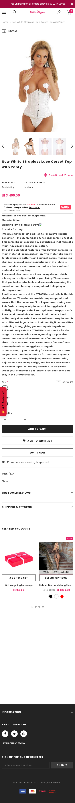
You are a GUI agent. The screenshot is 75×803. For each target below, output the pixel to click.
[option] (37, 85)
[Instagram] (23, 733)
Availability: (8, 187)
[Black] (51, 596)
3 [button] (39, 607)
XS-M (46, 572)
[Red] (62, 596)
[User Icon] (59, 12)
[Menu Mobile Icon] (4, 12)
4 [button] (43, 607)
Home (5, 22)
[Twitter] (14, 733)
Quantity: (7, 413)
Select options (56, 578)
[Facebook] (5, 733)
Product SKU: (9, 182)
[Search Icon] (14, 12)
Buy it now (37, 452)
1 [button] (32, 607)
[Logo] (37, 12)
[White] (56, 596)
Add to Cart (18, 578)
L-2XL (55, 572)
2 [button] (36, 607)
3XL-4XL (64, 572)
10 (8, 462)
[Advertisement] (37, 647)
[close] (72, 4)
